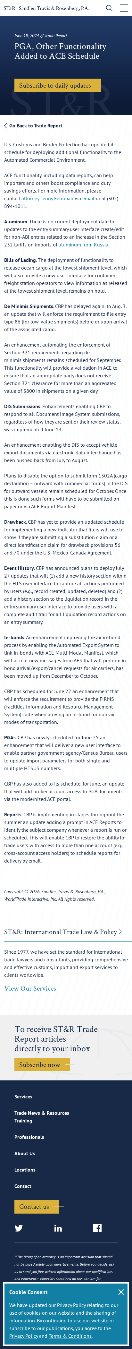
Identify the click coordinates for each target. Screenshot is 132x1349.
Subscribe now (39, 1064)
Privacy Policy (23, 1336)
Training (23, 1120)
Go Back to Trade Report (35, 125)
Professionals (29, 1137)
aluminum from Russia (83, 244)
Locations (25, 1169)
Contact (22, 1186)
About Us (24, 1153)
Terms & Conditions (70, 1336)
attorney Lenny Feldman (47, 198)
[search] (108, 9)
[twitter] (20, 1228)
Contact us (34, 1206)
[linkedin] (60, 1228)
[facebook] (99, 1228)
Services (23, 1096)
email (88, 198)
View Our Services (30, 988)
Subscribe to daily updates (55, 85)
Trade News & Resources (41, 1113)
